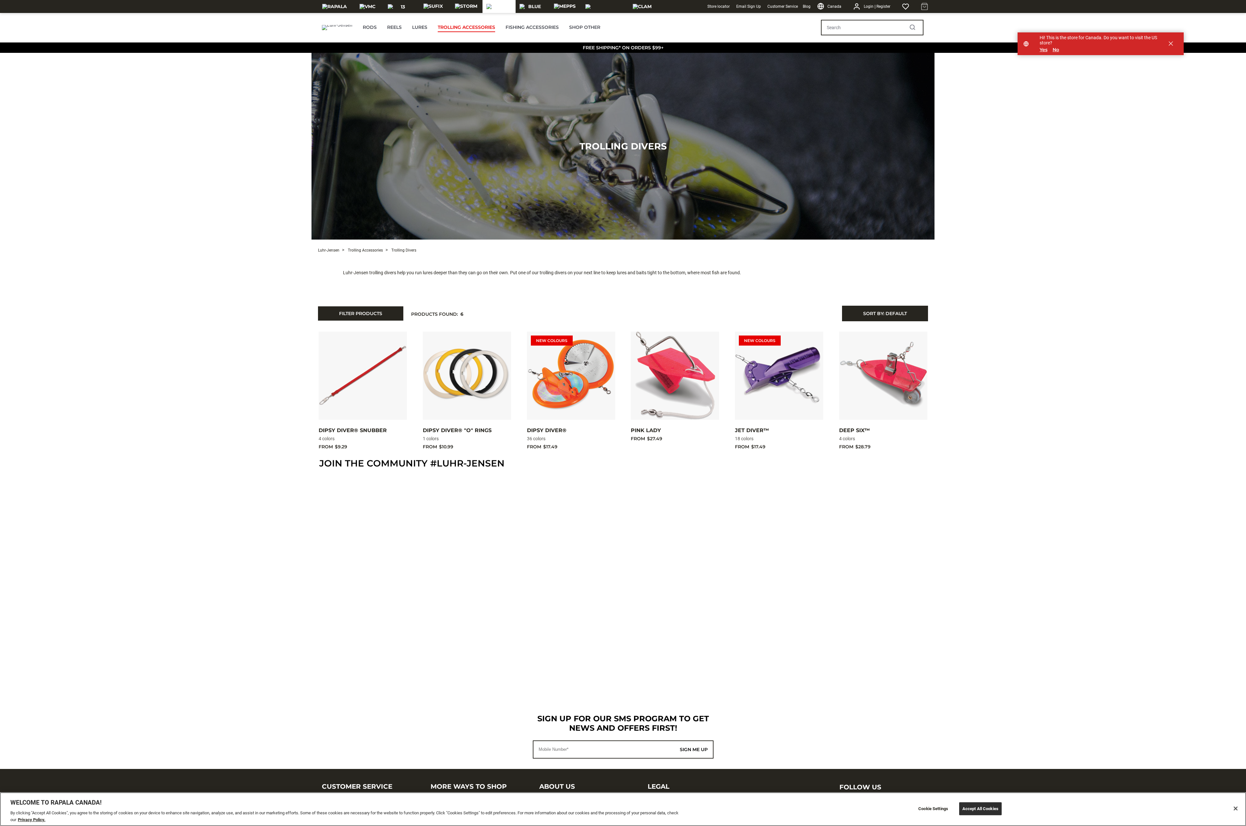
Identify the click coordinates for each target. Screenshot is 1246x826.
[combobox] (885, 313)
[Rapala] (334, 6)
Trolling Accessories (365, 250)
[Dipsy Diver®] (571, 376)
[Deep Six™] (883, 376)
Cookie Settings (933, 808)
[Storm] (466, 6)
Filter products (360, 313)
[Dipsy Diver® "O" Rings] (467, 376)
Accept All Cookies (980, 808)
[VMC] (367, 6)
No (1056, 50)
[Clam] (642, 6)
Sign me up (694, 749)
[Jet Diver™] (779, 376)
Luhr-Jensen (328, 250)
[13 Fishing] (400, 6)
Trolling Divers (623, 146)
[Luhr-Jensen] (499, 6)
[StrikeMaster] (603, 6)
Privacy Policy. (31, 819)
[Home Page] (337, 27)
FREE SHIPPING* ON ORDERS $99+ (623, 48)
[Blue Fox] (532, 6)
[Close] (1235, 808)
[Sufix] (433, 6)
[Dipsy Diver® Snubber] (363, 376)
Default (885, 313)
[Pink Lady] (675, 376)
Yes (1043, 50)
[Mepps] (565, 6)
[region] (623, 809)
